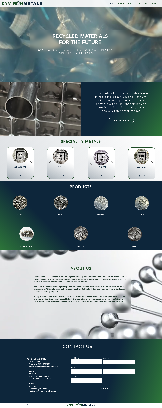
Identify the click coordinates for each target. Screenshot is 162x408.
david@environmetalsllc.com (46, 366)
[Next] (31, 163)
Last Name (107, 358)
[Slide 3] (63, 175)
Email (73, 367)
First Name (75, 358)
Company (74, 376)
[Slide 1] (17, 175)
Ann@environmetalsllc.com (45, 391)
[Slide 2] (20, 175)
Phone (106, 367)
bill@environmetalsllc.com (45, 379)
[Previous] (10, 163)
